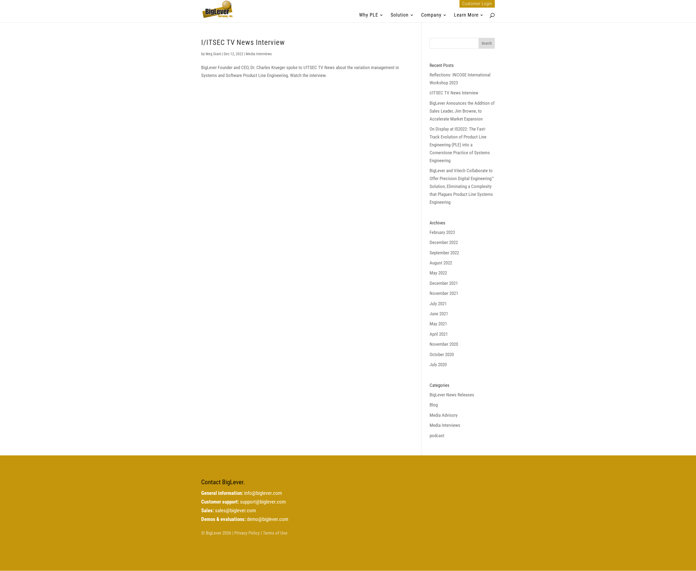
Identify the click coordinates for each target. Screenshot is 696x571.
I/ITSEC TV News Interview (243, 42)
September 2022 (444, 252)
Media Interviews (259, 54)
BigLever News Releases (452, 394)
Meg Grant (213, 54)
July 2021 (438, 303)
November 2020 (444, 344)
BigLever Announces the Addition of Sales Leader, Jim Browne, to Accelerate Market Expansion (462, 111)
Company (431, 15)
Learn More (466, 15)
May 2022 (438, 273)
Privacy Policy (247, 533)
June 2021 (439, 313)
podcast (437, 435)
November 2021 (444, 293)
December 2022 (444, 242)
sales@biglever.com (235, 511)
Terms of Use (275, 533)
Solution (400, 15)
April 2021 (439, 334)
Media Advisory (444, 415)
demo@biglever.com (267, 519)
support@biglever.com (263, 502)
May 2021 (438, 323)
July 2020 (438, 364)
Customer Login (477, 3)
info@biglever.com (263, 493)
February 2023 (442, 232)
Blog (434, 405)
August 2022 (441, 263)
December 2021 (444, 283)
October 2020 (442, 354)
